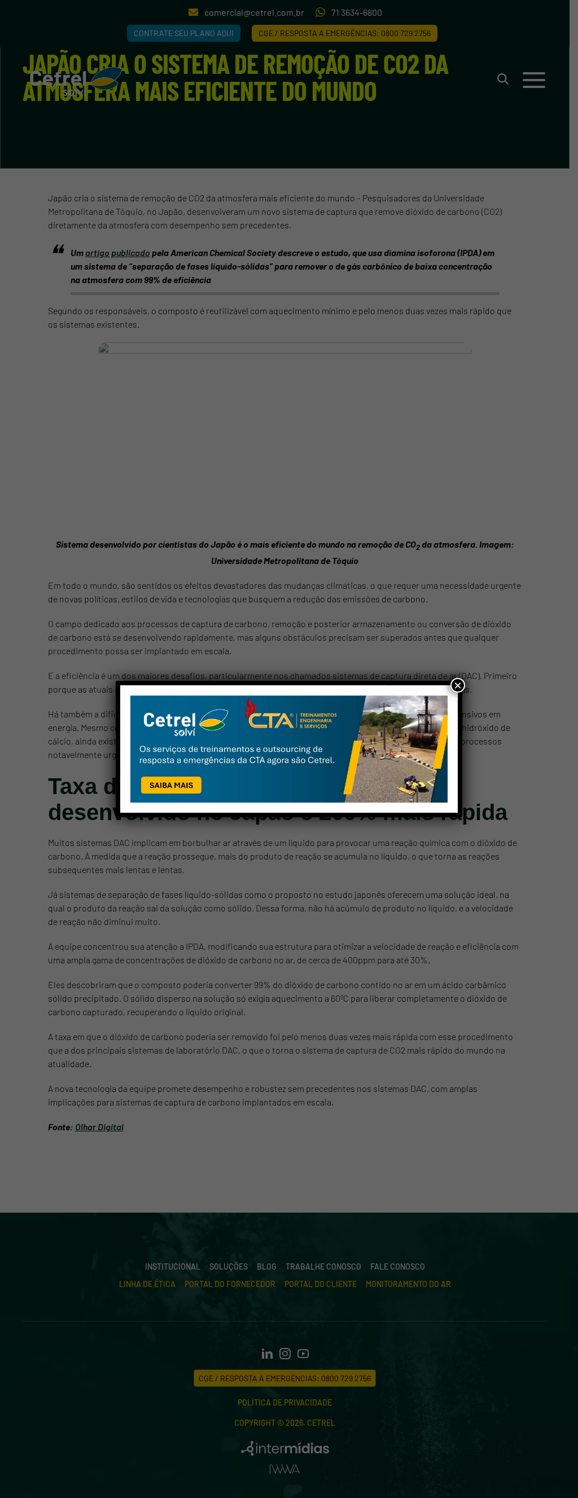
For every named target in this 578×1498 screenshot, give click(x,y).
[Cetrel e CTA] (289, 749)
